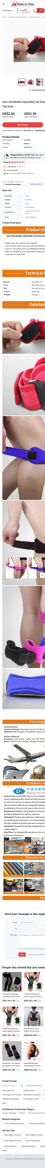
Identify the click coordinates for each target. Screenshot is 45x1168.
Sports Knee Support (33, 1140)
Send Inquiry (23, 125)
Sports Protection (34, 17)
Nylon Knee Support (28, 1146)
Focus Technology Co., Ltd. (29, 1159)
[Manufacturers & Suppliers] (22, 4)
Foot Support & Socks (31, 1099)
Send (22, 954)
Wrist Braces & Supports (32, 1095)
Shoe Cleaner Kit (8, 1090)
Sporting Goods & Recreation (17, 17)
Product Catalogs (34, 1085)
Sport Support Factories (34, 1135)
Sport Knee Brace (10, 1146)
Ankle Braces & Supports (11, 1099)
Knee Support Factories (12, 1140)
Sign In (5, 173)
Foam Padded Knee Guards (14, 1123)
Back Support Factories (12, 1135)
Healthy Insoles (28, 1090)
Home (4, 17)
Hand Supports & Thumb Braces (13, 1095)
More (4, 1150)
